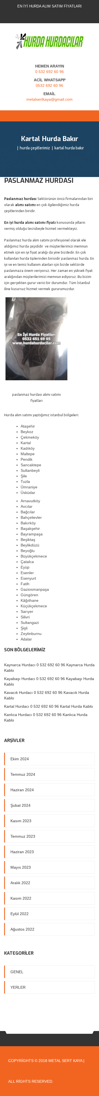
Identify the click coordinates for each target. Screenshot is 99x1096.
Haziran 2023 (22, 852)
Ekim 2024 (19, 759)
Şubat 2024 (20, 805)
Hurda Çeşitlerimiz (35, 148)
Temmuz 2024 (22, 774)
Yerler (18, 987)
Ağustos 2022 (22, 929)
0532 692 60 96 (49, 85)
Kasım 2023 (20, 821)
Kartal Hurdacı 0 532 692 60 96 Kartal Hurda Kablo (48, 706)
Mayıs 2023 (20, 867)
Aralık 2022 (20, 883)
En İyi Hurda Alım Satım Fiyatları (49, 6)
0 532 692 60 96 (49, 71)
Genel (16, 972)
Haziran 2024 (22, 790)
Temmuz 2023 (22, 836)
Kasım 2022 (20, 898)
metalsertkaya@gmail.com (49, 99)
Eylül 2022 (19, 914)
